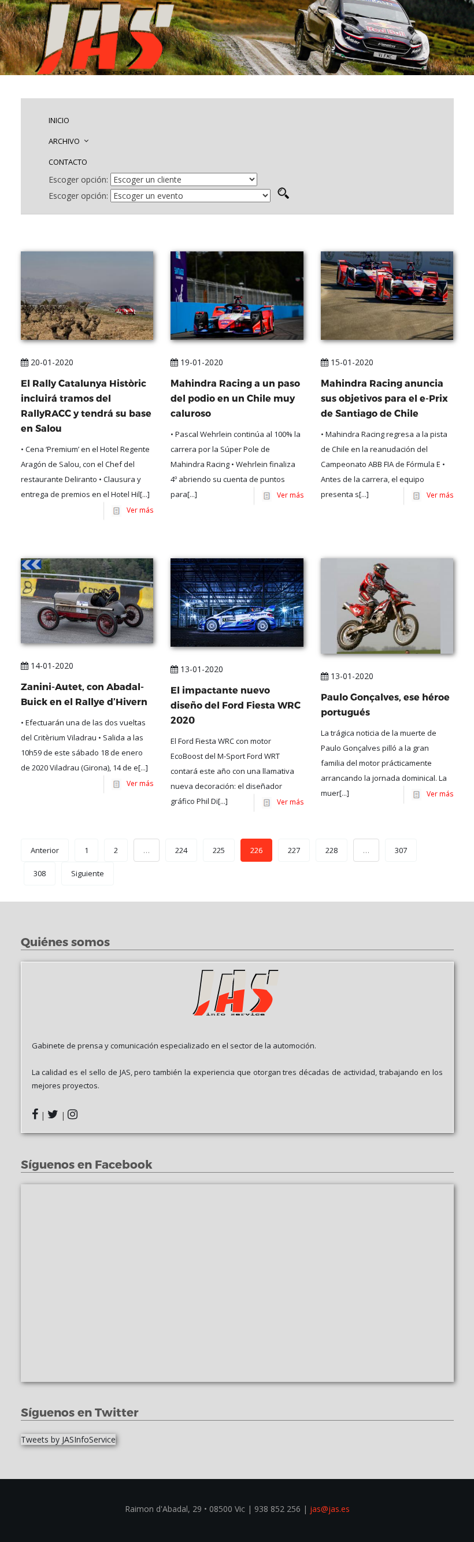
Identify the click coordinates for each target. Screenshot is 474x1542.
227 (294, 850)
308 (40, 873)
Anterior (45, 850)
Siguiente (87, 873)
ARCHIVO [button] (65, 141)
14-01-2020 (50, 665)
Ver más (138, 510)
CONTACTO (68, 162)
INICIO (59, 120)
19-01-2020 (200, 362)
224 (181, 850)
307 (401, 850)
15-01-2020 (350, 362)
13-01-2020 (200, 668)
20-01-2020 (50, 362)
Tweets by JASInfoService (68, 1439)
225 (219, 850)
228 (331, 850)
